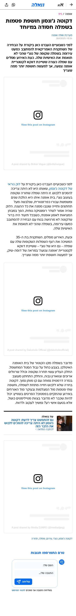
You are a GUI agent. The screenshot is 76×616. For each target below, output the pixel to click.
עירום (49, 539)
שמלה (42, 539)
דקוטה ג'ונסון (65, 539)
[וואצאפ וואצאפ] (13, 5)
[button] (60, 4)
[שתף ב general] (6, 5)
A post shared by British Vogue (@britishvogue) (38, 164)
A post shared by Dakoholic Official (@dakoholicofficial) (38, 349)
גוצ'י (55, 539)
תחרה (34, 539)
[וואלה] (38, 5)
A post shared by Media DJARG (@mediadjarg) (38, 527)
